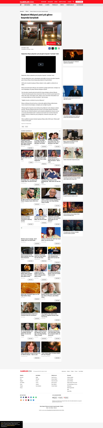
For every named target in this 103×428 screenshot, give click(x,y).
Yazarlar (37, 384)
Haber (47, 407)
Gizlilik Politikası (70, 379)
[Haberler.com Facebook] (23, 397)
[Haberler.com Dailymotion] (33, 400)
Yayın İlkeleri (81, 371)
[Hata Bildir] (49, 410)
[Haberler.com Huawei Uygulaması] (66, 397)
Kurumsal (69, 375)
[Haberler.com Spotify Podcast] (36, 397)
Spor (21, 379)
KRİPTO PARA (62, 1)
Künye (76, 371)
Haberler (21, 375)
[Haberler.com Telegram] (31, 400)
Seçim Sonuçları (55, 380)
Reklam (68, 371)
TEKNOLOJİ (55, 4)
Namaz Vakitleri (54, 379)
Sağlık (37, 377)
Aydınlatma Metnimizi (11, 425)
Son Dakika (22, 382)
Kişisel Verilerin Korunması (72, 382)
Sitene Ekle (69, 391)
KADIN (34, 4)
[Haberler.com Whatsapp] (33, 397)
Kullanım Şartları (70, 377)
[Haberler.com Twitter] (26, 397)
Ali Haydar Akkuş (28, 123)
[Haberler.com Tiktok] (28, 400)
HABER (69, 1)
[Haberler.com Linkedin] (31, 397)
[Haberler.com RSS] (21, 400)
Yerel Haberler (38, 385)
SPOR (55, 1)
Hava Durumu (54, 377)
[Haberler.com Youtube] (26, 400)
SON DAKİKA (27, 4)
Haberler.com (54, 375)
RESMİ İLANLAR (70, 4)
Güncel (27, 11)
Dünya (21, 387)
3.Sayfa (21, 385)
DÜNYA (62, 4)
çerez (2, 423)
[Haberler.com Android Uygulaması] (60, 397)
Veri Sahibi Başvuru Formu (72, 384)
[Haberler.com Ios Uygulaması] (54, 397)
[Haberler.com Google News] (21, 397)
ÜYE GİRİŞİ (80, 1)
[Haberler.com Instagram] (28, 397)
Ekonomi (21, 377)
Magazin (21, 380)
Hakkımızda (64, 371)
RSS (68, 389)
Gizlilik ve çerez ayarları (43, 410)
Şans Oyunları (54, 382)
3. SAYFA (47, 4)
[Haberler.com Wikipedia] (23, 400)
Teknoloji (37, 379)
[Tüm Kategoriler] (20, 5)
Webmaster (69, 385)
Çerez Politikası (70, 380)
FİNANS (40, 4)
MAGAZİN (50, 1)
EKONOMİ (43, 1)
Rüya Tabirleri (54, 384)
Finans (37, 380)
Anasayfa (22, 11)
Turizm (37, 382)
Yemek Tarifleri (54, 385)
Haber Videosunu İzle (51, 43)
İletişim (72, 371)
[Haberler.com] (26, 371)
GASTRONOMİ (80, 4)
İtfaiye (23, 126)
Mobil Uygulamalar (70, 387)
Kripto (21, 384)
